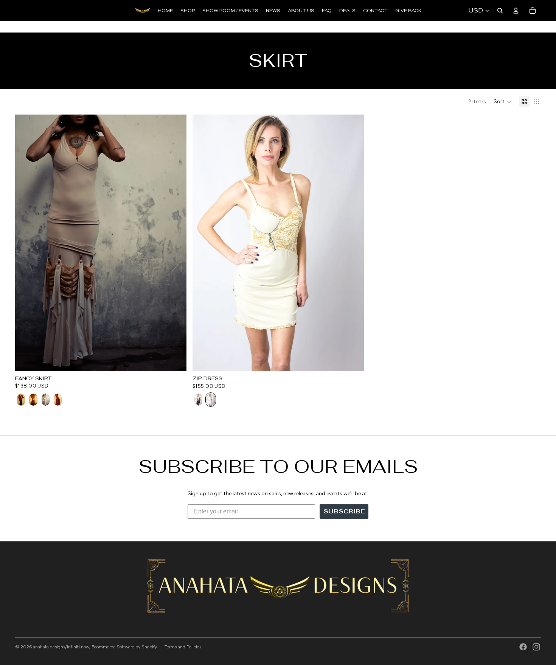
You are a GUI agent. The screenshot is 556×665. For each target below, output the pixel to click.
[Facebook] (523, 646)
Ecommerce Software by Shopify (124, 646)
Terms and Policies (183, 646)
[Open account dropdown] (516, 10)
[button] (502, 101)
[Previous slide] (26, 242)
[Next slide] (175, 242)
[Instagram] (536, 646)
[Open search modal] (500, 10)
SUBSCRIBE (344, 511)
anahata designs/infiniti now (61, 646)
